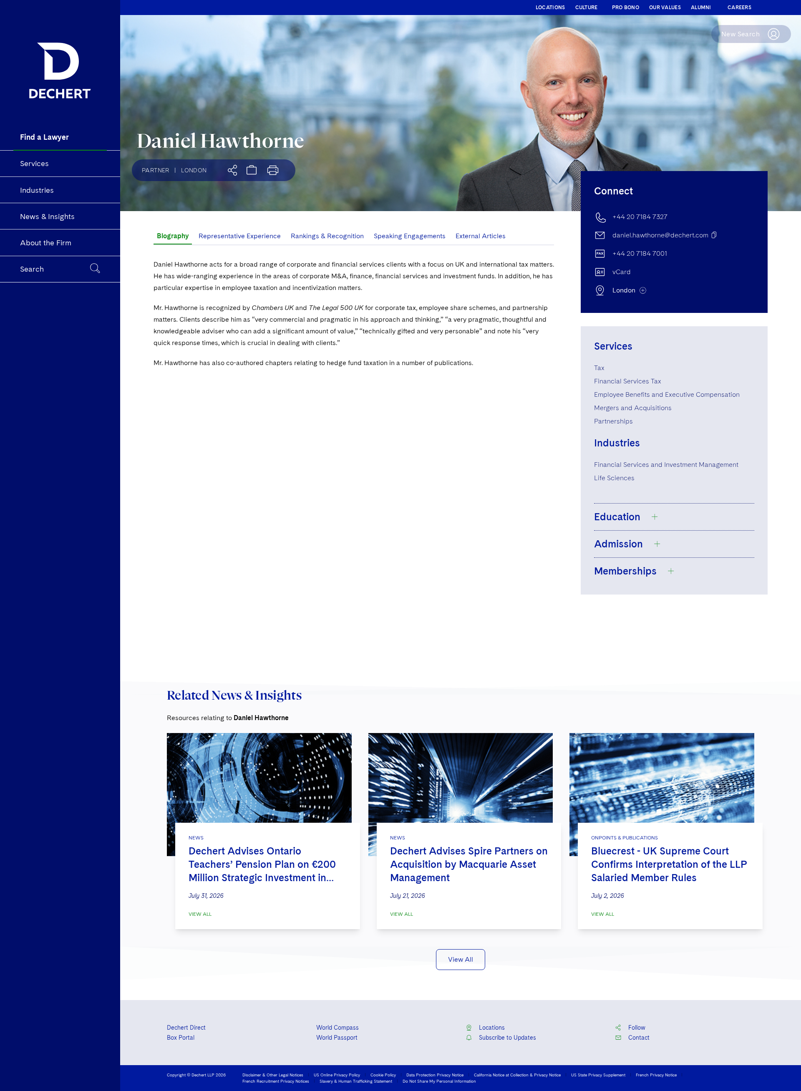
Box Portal (180, 1037)
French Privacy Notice (656, 1074)
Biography (173, 236)
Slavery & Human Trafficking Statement (356, 1080)
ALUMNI (701, 7)
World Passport (337, 1037)
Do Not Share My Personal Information (439, 1080)
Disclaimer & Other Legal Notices (272, 1074)
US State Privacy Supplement (598, 1074)
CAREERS (739, 7)
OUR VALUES (665, 7)
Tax (599, 368)
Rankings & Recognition (327, 236)
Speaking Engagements (410, 236)
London (194, 170)
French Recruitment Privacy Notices (275, 1080)
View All (200, 914)
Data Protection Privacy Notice (434, 1074)
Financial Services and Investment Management (666, 465)
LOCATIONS (550, 7)
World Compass (337, 1027)
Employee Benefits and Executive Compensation (667, 394)
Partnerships (613, 421)
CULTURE (586, 7)
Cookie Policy (383, 1074)
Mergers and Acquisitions (633, 408)
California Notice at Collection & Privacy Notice (517, 1074)
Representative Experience (240, 236)
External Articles (481, 236)
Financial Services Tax (627, 381)
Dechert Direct (186, 1027)
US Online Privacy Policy (337, 1074)
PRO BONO (625, 7)
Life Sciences (614, 478)
